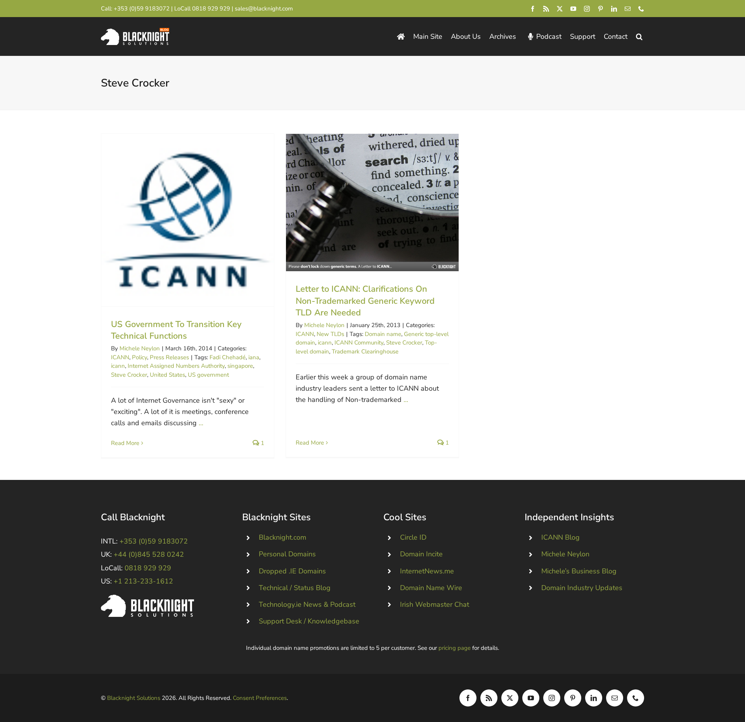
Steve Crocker (129, 375)
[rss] (546, 9)
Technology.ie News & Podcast (307, 604)
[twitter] (560, 9)
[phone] (641, 9)
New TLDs (330, 334)
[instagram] (587, 9)
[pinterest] (600, 9)
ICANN (120, 357)
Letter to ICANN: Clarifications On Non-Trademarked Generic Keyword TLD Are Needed (372, 202)
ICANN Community (358, 342)
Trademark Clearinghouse (365, 351)
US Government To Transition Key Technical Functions (188, 220)
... (201, 423)
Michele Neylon (140, 348)
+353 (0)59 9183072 (142, 8)
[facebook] (532, 9)
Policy (139, 357)
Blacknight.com (282, 537)
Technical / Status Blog (295, 587)
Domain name (383, 334)
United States (167, 375)
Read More (125, 443)
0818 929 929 (211, 8)
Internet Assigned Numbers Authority (176, 366)
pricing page (454, 648)
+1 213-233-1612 (143, 581)
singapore (240, 366)
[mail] (628, 9)
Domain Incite (421, 554)
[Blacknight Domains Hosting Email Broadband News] (135, 31)
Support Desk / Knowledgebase (309, 621)
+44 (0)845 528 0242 (149, 554)
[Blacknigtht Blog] (400, 36)
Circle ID (413, 537)
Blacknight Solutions (133, 698)
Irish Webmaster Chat (434, 604)
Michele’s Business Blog (579, 571)
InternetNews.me (427, 571)
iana (253, 357)
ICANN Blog (560, 537)
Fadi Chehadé (228, 357)
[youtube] (573, 9)
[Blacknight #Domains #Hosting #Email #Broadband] (147, 598)
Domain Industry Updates (581, 587)
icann (118, 366)
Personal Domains (287, 554)
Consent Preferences (260, 698)
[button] (639, 36)
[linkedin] (614, 9)
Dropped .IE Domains (292, 571)
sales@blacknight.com (264, 8)
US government (208, 375)
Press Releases (169, 357)
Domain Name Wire (431, 587)
